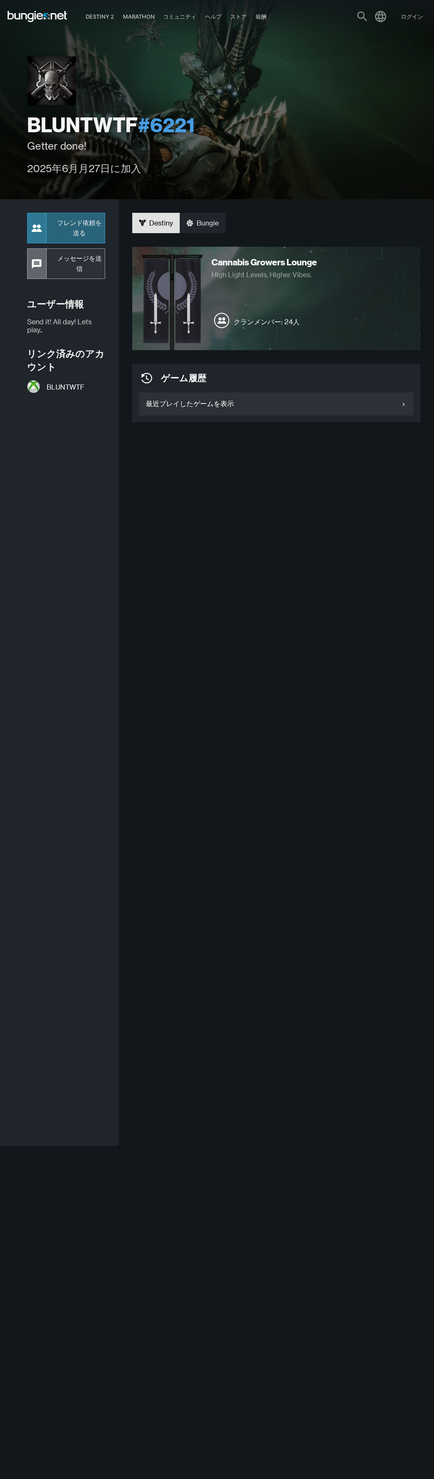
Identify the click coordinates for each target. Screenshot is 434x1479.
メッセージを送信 (79, 263)
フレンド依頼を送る (79, 228)
